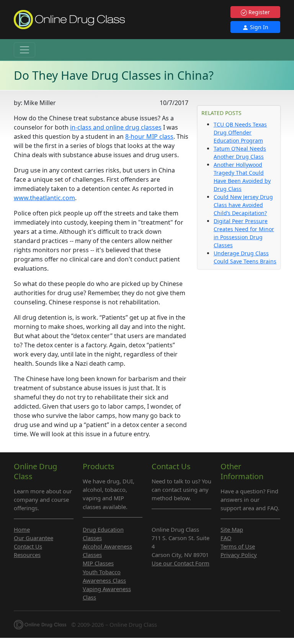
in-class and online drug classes (116, 127)
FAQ (226, 538)
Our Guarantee (33, 538)
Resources (27, 555)
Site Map (231, 529)
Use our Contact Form (180, 563)
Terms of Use (237, 546)
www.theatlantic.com (44, 198)
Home (22, 529)
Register (258, 12)
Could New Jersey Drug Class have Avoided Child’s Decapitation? (243, 205)
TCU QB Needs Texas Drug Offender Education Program (240, 132)
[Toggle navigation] (24, 50)
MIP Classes (98, 563)
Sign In (258, 27)
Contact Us (28, 546)
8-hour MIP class (149, 136)
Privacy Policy (238, 555)
